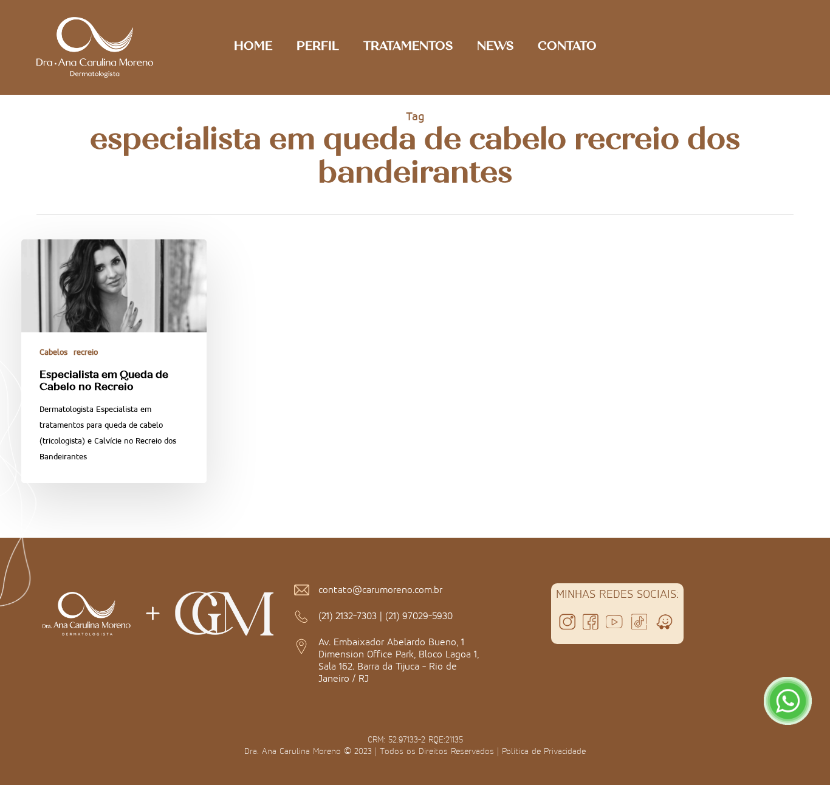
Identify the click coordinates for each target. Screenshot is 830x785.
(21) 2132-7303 (347, 615)
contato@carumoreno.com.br (380, 589)
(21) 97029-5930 (419, 615)
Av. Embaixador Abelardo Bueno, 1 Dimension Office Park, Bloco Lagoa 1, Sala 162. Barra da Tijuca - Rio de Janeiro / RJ (398, 660)
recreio (86, 352)
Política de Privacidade (544, 751)
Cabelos (53, 352)
